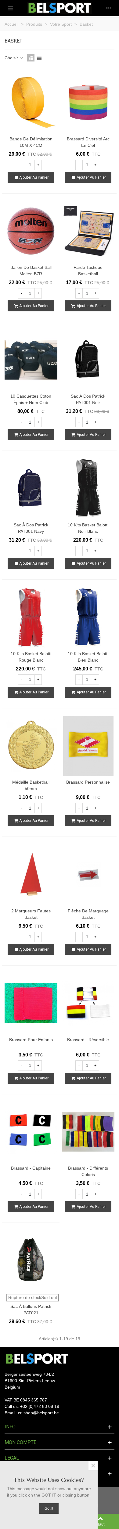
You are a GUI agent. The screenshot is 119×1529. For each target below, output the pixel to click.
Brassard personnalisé (88, 782)
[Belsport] (59, 8)
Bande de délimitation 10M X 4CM (30, 142)
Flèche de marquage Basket (88, 914)
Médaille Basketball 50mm (30, 785)
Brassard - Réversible (88, 1039)
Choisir (12, 57)
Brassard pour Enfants (31, 1039)
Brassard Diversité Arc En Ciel (88, 142)
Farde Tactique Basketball (88, 270)
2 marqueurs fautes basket (31, 914)
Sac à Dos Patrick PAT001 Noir (88, 399)
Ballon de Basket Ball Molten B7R (31, 270)
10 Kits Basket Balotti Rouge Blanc (31, 656)
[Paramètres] (108, 8)
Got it (49, 1508)
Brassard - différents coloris (88, 1171)
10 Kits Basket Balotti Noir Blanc (88, 528)
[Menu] (10, 8)
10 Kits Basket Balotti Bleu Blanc (88, 656)
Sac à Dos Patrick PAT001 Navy (31, 528)
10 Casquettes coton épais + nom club (30, 399)
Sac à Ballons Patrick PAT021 (30, 1309)
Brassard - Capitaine (31, 1168)
